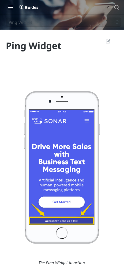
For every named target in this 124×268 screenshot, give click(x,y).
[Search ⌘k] (116, 7)
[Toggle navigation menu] (10, 7)
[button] (62, 165)
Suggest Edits (105, 41)
